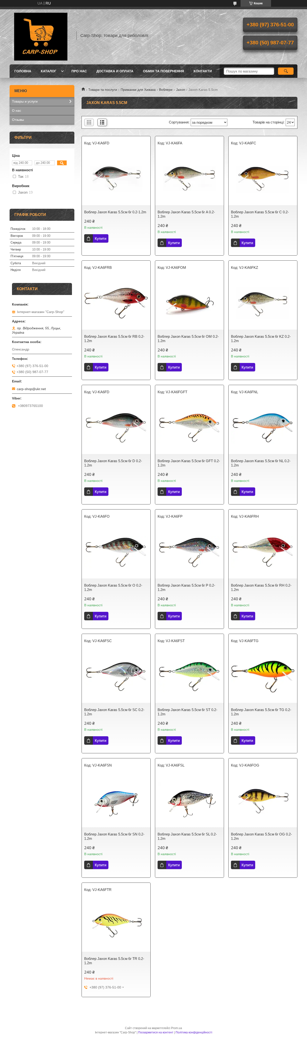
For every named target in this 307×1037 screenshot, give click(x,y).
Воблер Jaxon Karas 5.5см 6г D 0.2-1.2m (113, 463)
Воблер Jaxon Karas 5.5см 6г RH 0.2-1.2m (261, 587)
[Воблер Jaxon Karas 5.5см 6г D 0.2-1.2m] (116, 427)
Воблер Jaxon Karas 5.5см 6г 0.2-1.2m (115, 212)
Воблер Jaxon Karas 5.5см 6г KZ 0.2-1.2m (261, 338)
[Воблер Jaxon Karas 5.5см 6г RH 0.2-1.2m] (263, 552)
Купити (100, 238)
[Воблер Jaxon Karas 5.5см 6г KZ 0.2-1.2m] (263, 303)
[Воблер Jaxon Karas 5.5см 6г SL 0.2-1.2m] (189, 800)
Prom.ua (176, 1028)
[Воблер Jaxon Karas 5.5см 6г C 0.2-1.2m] (263, 178)
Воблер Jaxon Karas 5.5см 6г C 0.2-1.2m (260, 214)
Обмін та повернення (163, 71)
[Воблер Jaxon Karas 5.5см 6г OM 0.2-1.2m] (189, 303)
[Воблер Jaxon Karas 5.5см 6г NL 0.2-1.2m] (263, 427)
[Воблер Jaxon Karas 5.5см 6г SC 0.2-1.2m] (116, 676)
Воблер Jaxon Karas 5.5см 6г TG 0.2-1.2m (261, 712)
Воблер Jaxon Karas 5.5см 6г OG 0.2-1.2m (261, 836)
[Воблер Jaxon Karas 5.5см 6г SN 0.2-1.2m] (116, 800)
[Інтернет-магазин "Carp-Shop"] (41, 35)
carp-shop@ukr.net (31, 389)
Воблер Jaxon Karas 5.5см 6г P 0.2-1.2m (186, 587)
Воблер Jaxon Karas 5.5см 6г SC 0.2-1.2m (114, 712)
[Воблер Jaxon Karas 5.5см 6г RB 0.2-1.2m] (116, 303)
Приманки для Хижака (138, 90)
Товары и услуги (25, 101)
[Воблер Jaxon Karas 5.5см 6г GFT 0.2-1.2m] (189, 427)
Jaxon (180, 90)
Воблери (165, 90)
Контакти (203, 71)
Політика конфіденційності (194, 1032)
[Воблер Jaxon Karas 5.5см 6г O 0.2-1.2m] (116, 552)
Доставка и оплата (114, 71)
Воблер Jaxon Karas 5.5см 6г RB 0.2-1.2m (114, 338)
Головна (22, 71)
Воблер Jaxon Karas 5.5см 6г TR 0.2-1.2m (114, 961)
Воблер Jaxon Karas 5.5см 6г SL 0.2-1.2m (187, 836)
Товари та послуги (102, 90)
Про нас (79, 71)
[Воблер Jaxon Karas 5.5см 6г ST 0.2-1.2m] (189, 676)
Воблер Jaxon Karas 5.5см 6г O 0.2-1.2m (113, 587)
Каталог (48, 71)
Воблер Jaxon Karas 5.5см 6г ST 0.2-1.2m (187, 712)
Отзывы (18, 120)
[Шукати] (286, 71)
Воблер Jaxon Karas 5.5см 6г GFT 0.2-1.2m (189, 463)
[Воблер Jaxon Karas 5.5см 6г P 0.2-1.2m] (189, 552)
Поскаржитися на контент (155, 1032)
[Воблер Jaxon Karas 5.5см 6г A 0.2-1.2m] (189, 178)
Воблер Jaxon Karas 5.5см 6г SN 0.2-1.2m (114, 836)
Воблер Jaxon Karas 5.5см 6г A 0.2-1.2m (186, 214)
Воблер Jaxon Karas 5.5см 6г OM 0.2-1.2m (188, 338)
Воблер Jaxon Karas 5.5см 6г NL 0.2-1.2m (260, 463)
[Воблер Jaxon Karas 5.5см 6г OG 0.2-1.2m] (263, 800)
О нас (16, 110)
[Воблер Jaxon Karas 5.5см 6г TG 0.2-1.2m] (263, 676)
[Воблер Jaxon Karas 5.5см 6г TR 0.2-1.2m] (116, 925)
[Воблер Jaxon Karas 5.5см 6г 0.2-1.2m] (116, 178)
